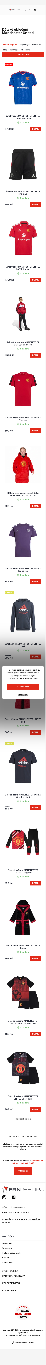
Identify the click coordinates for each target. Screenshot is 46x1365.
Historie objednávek (11, 1253)
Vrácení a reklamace (15, 1212)
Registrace (7, 1248)
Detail (35, 129)
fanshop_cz (7, 1197)
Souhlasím (25, 686)
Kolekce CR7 (10, 1290)
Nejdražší (36, 44)
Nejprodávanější (10, 50)
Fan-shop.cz (14, 1197)
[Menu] (40, 10)
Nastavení (23, 695)
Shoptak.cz (36, 1335)
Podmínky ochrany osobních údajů (21, 1221)
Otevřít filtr (23, 55)
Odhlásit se (7, 1262)
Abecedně (25, 50)
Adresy (5, 1258)
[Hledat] (25, 10)
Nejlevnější (25, 44)
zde (36, 678)
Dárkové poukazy (13, 1276)
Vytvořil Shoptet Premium (24, 1342)
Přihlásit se (23, 1171)
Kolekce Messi (11, 1283)
